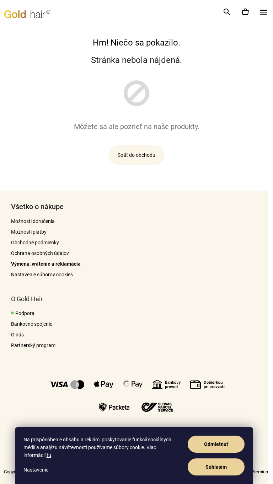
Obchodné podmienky (35, 242)
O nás (17, 334)
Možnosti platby (29, 232)
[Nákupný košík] (245, 11)
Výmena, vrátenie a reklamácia (46, 264)
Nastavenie (35, 470)
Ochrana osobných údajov (40, 253)
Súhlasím (216, 467)
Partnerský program (33, 345)
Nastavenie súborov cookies (42, 274)
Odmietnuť (216, 444)
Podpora (24, 313)
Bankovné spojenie (31, 324)
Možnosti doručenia (33, 221)
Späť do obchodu (136, 155)
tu (49, 455)
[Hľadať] (226, 11)
